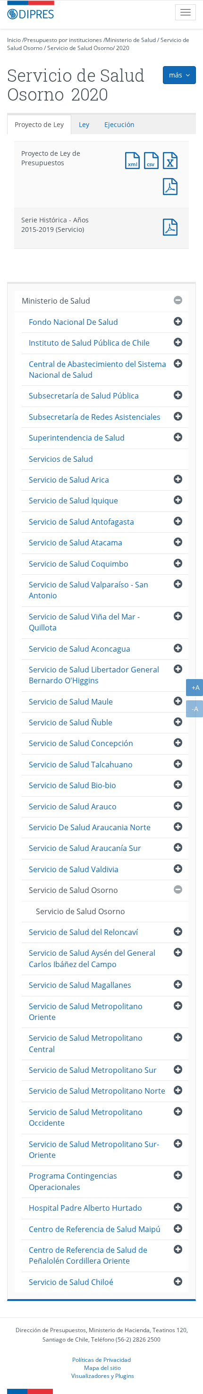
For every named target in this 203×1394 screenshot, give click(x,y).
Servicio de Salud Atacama (75, 542)
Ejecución (119, 124)
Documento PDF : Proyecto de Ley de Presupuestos (172, 185)
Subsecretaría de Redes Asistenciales (95, 417)
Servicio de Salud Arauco (73, 806)
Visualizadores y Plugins (102, 1375)
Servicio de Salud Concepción (81, 743)
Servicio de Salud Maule (71, 702)
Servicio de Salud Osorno (80, 48)
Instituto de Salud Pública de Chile (89, 343)
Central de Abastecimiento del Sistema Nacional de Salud (97, 369)
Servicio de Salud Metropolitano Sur (93, 1070)
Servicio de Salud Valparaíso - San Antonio (88, 590)
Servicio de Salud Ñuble (70, 722)
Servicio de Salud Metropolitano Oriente (86, 1011)
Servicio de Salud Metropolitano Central (86, 1043)
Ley (84, 124)
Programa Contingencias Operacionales (73, 1181)
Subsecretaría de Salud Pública (84, 396)
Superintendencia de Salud (77, 438)
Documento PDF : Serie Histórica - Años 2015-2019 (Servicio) (172, 226)
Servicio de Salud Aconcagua (79, 649)
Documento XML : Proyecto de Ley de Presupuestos (134, 159)
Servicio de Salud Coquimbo (78, 564)
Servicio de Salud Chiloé (71, 1282)
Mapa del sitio (102, 1367)
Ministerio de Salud (130, 40)
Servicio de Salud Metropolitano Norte (97, 1091)
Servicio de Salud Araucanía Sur (85, 848)
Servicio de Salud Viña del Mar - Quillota (84, 622)
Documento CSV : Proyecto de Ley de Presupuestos (153, 159)
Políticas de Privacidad (101, 1359)
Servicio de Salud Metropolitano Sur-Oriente (94, 1149)
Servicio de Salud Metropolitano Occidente (86, 1117)
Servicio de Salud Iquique (73, 500)
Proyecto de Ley (39, 124)
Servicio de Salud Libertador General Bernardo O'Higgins (94, 675)
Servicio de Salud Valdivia (73, 869)
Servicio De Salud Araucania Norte (90, 827)
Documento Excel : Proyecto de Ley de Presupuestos (172, 159)
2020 (122, 48)
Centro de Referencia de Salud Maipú (95, 1229)
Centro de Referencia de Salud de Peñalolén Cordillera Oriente (88, 1255)
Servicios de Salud (61, 459)
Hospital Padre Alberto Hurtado (85, 1208)
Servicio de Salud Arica (69, 480)
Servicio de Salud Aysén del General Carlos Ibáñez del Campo (92, 958)
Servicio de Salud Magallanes (80, 985)
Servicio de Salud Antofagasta (81, 522)
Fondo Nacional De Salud (73, 322)
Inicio (14, 40)
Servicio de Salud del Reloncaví (83, 932)
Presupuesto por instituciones (63, 40)
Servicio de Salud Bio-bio (72, 785)
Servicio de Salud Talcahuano (81, 764)
